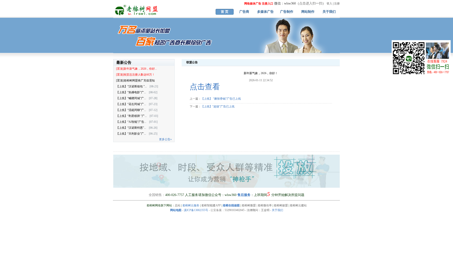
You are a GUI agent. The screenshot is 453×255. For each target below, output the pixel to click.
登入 (329, 3)
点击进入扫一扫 (310, 3)
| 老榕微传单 (264, 205)
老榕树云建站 (298, 205)
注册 (337, 3)
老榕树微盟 (249, 205)
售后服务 (244, 195)
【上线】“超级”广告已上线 (218, 106)
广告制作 (286, 11)
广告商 (244, 11)
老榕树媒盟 (281, 205)
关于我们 (329, 11)
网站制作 (308, 11)
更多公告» (165, 139)
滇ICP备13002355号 (196, 210)
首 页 (224, 11)
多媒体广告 (265, 11)
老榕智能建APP (211, 205)
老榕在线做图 (231, 205)
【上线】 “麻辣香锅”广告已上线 (221, 98)
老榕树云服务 (190, 205)
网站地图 (175, 210)
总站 (177, 205)
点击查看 (205, 86)
